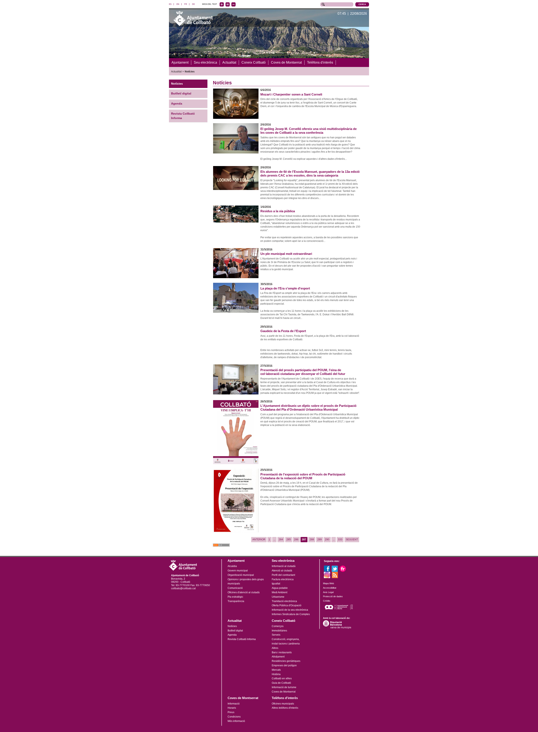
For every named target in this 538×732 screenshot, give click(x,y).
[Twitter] (335, 568)
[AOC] (339, 607)
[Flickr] (343, 568)
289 (319, 539)
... (274, 539)
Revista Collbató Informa (183, 116)
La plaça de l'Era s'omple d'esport (285, 288)
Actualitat (176, 71)
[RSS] (335, 575)
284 (281, 539)
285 (288, 539)
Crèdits (326, 601)
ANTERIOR (258, 539)
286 (296, 539)
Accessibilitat (329, 588)
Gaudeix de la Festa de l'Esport (283, 331)
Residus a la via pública (277, 211)
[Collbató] (193, 18)
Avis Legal (328, 592)
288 (312, 539)
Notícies (190, 71)
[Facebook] (327, 568)
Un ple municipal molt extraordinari (286, 253)
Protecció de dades (333, 596)
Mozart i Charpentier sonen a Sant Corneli (291, 94)
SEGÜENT (352, 539)
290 (327, 539)
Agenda (176, 103)
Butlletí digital (181, 93)
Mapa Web (328, 583)
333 (340, 539)
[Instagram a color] (327, 575)
